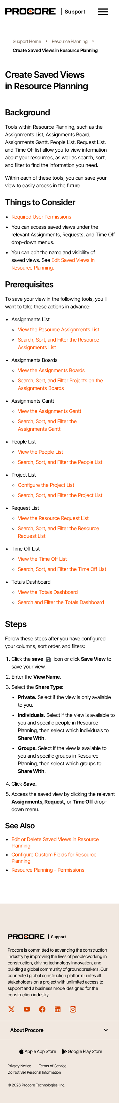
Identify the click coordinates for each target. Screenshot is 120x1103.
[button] (103, 11)
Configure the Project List (46, 485)
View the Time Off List (42, 559)
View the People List (40, 452)
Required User (28, 216)
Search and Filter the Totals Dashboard (61, 602)
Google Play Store (85, 1051)
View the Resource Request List (53, 518)
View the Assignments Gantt (49, 411)
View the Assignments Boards (51, 370)
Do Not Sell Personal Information (34, 1072)
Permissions (57, 216)
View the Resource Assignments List (58, 329)
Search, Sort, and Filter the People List (60, 462)
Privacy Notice (19, 1065)
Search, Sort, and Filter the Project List (60, 495)
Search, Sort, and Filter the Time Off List (62, 569)
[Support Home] (58, 11)
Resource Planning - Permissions (48, 870)
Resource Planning (70, 41)
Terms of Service (52, 1065)
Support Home (27, 41)
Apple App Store (40, 1051)
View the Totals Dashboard (48, 592)
